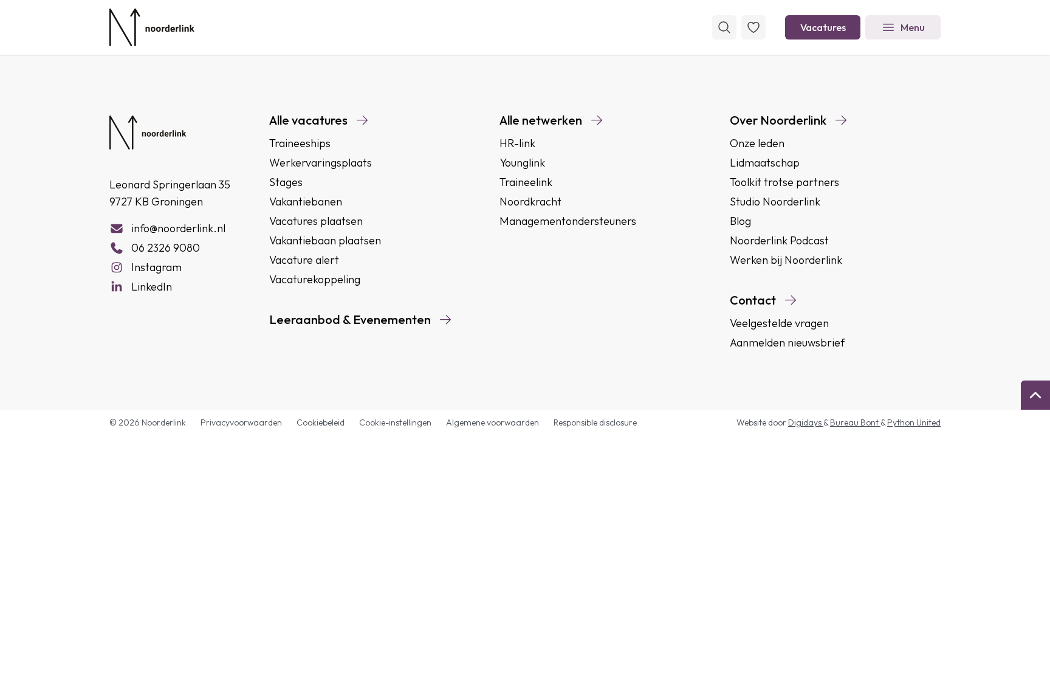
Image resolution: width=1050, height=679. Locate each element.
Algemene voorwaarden (492, 422)
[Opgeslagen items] (753, 27)
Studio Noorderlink (775, 202)
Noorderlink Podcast (779, 240)
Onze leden (757, 143)
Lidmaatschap (765, 163)
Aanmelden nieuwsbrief (787, 343)
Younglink (522, 163)
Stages (286, 182)
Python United (914, 422)
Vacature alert (304, 260)
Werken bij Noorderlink (786, 260)
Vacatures (823, 27)
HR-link (517, 143)
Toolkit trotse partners (784, 182)
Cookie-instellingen (395, 422)
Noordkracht (530, 202)
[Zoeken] (724, 27)
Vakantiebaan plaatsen (325, 240)
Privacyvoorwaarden (241, 422)
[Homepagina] (151, 27)
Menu (913, 27)
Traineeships (300, 143)
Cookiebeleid (321, 422)
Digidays (805, 422)
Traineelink (525, 182)
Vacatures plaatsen (316, 221)
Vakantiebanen (305, 202)
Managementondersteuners (567, 221)
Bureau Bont (855, 422)
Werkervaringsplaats (320, 163)
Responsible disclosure (595, 422)
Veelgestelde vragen (779, 323)
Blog (740, 221)
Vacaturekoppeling (314, 279)
